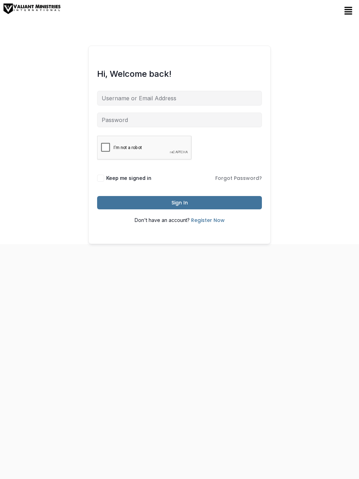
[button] (348, 11)
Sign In (179, 202)
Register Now (208, 220)
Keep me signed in (128, 178)
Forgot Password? (238, 178)
